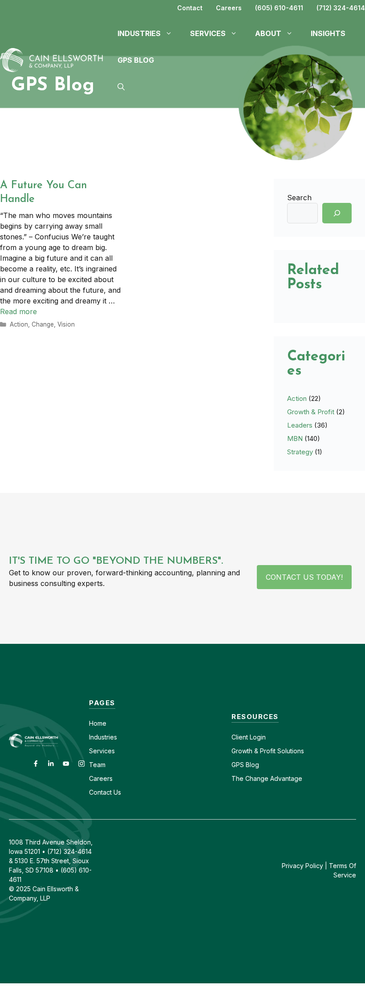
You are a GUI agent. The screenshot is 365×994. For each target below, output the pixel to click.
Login (257, 737)
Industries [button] (139, 33)
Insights (328, 33)
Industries (103, 737)
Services (102, 751)
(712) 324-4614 (340, 8)
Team (97, 764)
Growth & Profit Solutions (267, 751)
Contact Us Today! (304, 577)
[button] (121, 86)
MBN (295, 438)
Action (19, 324)
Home (97, 723)
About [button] (268, 33)
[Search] (337, 213)
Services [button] (208, 33)
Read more (18, 311)
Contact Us (105, 792)
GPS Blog (136, 60)
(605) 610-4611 (279, 8)
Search (299, 197)
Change (43, 324)
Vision (66, 324)
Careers (229, 8)
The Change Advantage (266, 778)
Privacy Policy (302, 865)
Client (239, 737)
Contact (190, 8)
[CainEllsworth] (54, 59)
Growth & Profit (310, 412)
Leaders (299, 425)
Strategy (300, 452)
